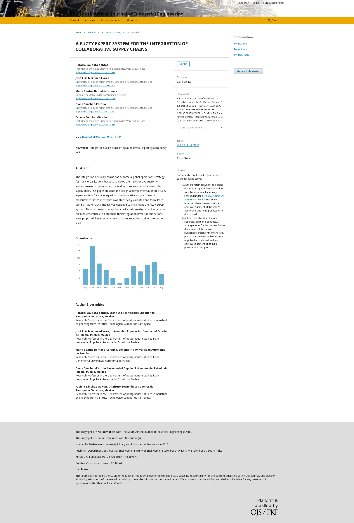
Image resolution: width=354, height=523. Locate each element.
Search (275, 20)
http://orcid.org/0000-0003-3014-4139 (95, 98)
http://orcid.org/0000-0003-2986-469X (95, 85)
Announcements (111, 20)
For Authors (240, 49)
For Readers (241, 43)
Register (244, 2)
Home (79, 32)
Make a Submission (248, 71)
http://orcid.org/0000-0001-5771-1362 (95, 111)
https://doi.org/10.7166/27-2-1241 (102, 136)
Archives (90, 20)
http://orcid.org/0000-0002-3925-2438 (95, 72)
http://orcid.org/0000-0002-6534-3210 (95, 124)
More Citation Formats (192, 127)
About (130, 20)
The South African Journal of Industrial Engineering (127, 14)
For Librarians (241, 54)
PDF (184, 64)
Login (256, 2)
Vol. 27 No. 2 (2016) (111, 32)
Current (74, 20)
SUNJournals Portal (273, 2)
